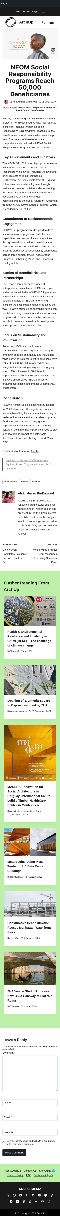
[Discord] (33, 1195)
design (24, 482)
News (14, 107)
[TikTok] (52, 1195)
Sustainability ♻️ (43, 1175)
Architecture (10, 482)
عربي (43, 11)
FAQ (28, 1175)
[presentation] (30, 611)
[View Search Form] (43, 22)
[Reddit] (30, 1201)
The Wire (14, 938)
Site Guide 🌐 (47, 1170)
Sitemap (26, 11)
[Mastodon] (45, 1195)
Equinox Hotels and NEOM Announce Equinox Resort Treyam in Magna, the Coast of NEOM (31, 464)
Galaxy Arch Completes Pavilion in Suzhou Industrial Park (14, 553)
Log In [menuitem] (4, 3)
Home (6, 107)
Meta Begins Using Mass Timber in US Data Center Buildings (26, 866)
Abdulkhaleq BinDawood (25, 101)
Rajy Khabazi (16, 877)
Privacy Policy (15, 1175)
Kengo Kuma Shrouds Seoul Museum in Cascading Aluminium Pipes (45, 553)
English (35, 11)
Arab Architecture (18, 711)
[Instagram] (14, 1195)
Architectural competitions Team (25, 811)
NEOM (36, 482)
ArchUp (35, 451)
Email (8, 1117)
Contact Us (30, 1170)
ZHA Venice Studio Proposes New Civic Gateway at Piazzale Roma (29, 996)
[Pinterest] (39, 1195)
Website (8, 1132)
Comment (8, 1052)
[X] (8, 1195)
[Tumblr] (27, 1195)
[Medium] (17, 1201)
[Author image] (6, 102)
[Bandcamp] (36, 1201)
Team (13, 651)
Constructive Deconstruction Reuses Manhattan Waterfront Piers (29, 927)
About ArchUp (13, 1170)
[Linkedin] (20, 1195)
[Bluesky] (48, 1201)
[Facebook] (11, 1201)
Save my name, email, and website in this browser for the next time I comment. (31, 1142)
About (17, 11)
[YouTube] (42, 1201)
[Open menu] (51, 22)
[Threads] (23, 1201)
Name (8, 1102)
